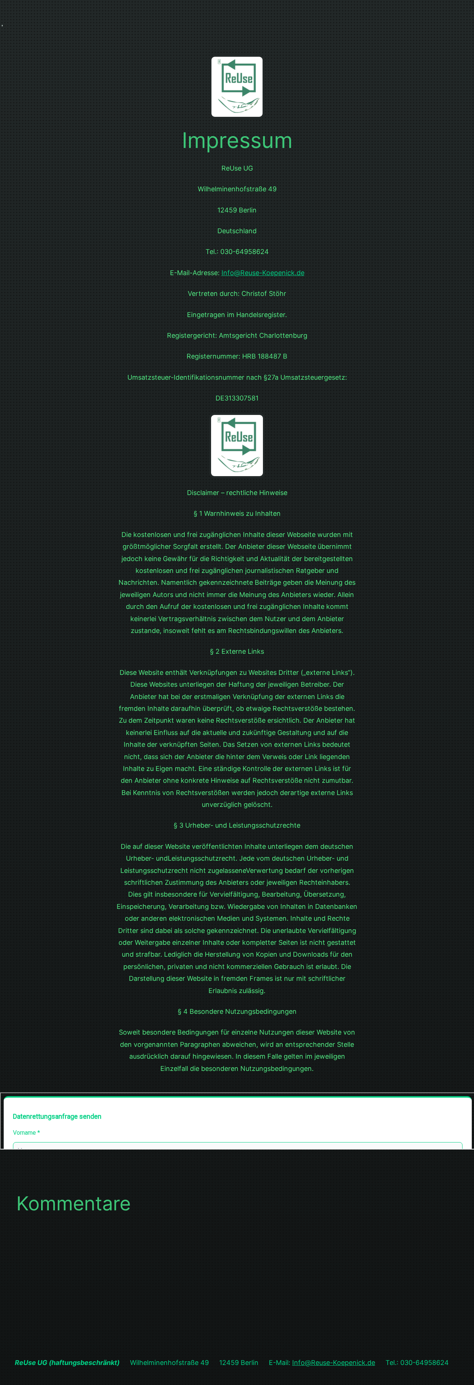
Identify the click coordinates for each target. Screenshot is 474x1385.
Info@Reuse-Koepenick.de (333, 1362)
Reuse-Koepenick (267, 273)
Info (227, 273)
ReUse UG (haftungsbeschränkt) (67, 1362)
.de (299, 273)
